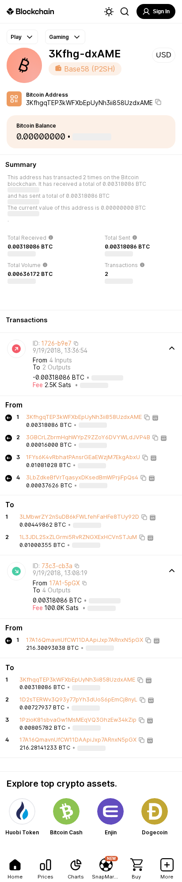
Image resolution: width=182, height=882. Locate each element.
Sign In (161, 11)
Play (16, 37)
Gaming (59, 37)
